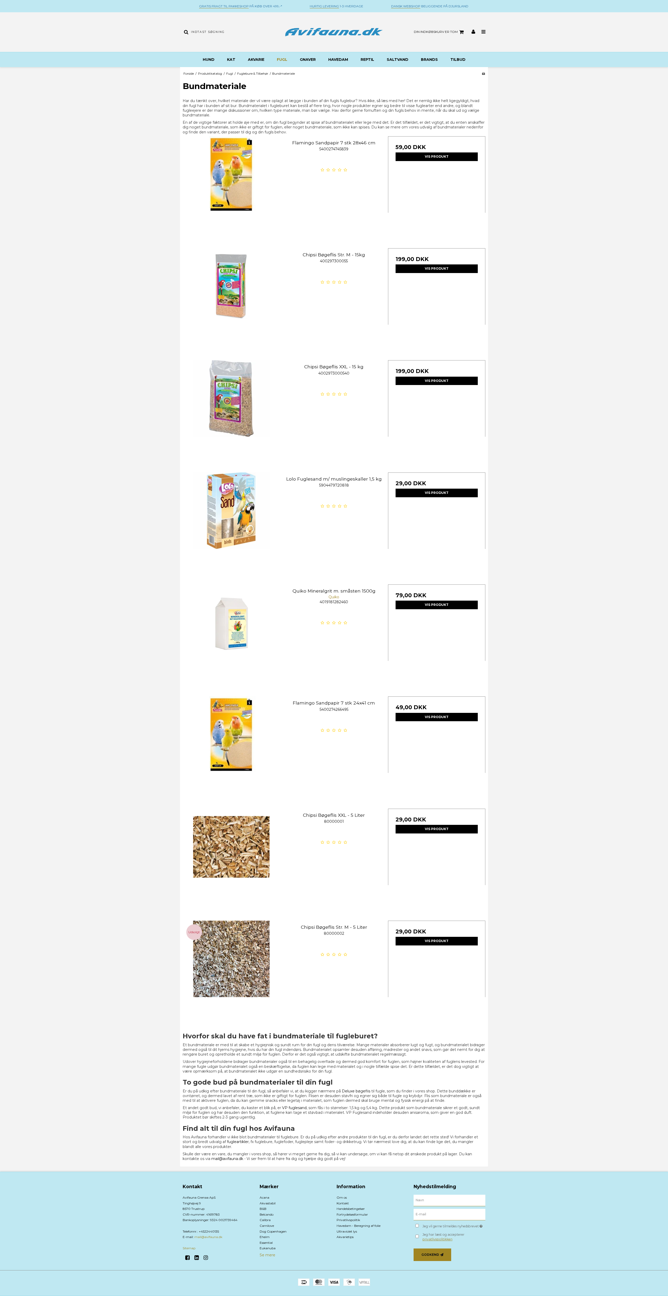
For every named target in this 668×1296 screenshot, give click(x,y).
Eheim (265, 1237)
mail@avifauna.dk (227, 1158)
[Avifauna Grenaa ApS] (334, 32)
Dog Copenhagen (273, 1231)
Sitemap (189, 1248)
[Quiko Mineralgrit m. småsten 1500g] (231, 633)
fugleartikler (238, 1141)
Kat (231, 59)
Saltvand (397, 59)
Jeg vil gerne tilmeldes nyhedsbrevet (453, 1225)
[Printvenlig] (483, 73)
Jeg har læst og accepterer (443, 1237)
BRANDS (429, 59)
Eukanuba (268, 1248)
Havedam (338, 59)
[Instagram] (208, 1257)
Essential (266, 1243)
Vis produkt (437, 156)
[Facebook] (189, 1257)
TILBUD (458, 59)
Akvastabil (268, 1203)
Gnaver (308, 59)
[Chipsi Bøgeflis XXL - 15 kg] (231, 409)
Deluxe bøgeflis (356, 1091)
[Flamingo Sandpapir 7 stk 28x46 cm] (231, 185)
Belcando (266, 1214)
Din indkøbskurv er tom (436, 32)
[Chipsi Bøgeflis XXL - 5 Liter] (231, 857)
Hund (208, 59)
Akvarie (256, 59)
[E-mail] (449, 1214)
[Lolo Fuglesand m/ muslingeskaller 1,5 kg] (231, 521)
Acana (264, 1197)
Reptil (367, 59)
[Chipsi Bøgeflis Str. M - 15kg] (231, 297)
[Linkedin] (198, 1257)
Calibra (265, 1220)
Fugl (282, 59)
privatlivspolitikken (437, 1239)
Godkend (430, 1255)
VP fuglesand (294, 1107)
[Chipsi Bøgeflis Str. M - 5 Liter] (231, 969)
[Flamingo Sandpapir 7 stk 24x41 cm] (231, 745)
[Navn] (449, 1200)
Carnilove (267, 1226)
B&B (263, 1209)
